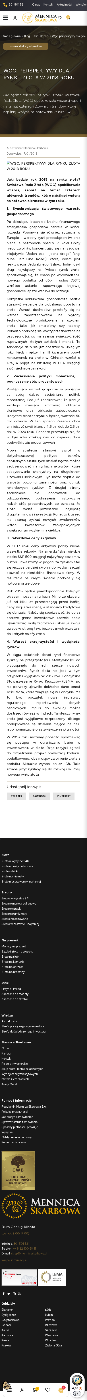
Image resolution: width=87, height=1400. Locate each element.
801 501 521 (16, 4)
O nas (36, 4)
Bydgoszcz (9, 1314)
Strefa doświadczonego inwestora (24, 1031)
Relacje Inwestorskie (15, 1063)
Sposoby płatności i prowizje (20, 1127)
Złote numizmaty (13, 876)
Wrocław (50, 1340)
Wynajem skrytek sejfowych (20, 1074)
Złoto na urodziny (13, 972)
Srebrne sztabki (11, 908)
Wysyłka (7, 1132)
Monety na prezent (14, 946)
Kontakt (49, 4)
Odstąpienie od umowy (17, 1137)
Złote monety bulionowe (17, 866)
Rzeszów (51, 1325)
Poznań (50, 1320)
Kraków (6, 1345)
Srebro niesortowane (15, 919)
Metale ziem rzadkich (15, 1079)
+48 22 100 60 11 (24, 1248)
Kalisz (5, 1330)
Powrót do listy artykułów (26, 46)
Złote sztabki (10, 871)
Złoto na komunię (13, 961)
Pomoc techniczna (14, 1142)
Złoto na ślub (10, 956)
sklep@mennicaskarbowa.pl (29, 1253)
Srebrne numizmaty (14, 913)
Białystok (7, 1309)
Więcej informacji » (14, 1260)
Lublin (49, 1314)
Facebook (39, 796)
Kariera (6, 1053)
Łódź (48, 1309)
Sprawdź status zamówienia (19, 1122)
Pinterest (64, 796)
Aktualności (65, 4)
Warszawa (51, 1335)
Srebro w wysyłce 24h (16, 898)
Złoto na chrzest (12, 967)
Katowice (7, 1335)
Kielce (5, 1340)
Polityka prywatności (15, 1111)
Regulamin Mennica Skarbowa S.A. (24, 1106)
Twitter (16, 796)
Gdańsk (6, 1325)
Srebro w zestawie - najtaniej (20, 924)
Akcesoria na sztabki (15, 999)
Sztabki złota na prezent (17, 951)
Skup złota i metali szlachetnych (22, 1068)
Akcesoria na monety (15, 994)
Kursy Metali (9, 1084)
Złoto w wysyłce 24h (15, 861)
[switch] (77, 1393)
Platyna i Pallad (11, 989)
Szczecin (51, 1330)
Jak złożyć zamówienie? (17, 1116)
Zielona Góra (53, 1345)
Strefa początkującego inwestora (23, 1026)
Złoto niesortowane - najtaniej (21, 881)
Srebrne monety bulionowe (19, 903)
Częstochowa (10, 1320)
